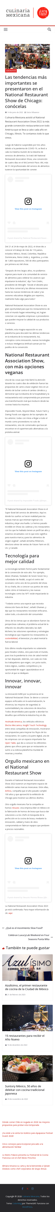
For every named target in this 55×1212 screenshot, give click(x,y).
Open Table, (10, 743)
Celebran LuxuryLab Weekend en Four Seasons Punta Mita (28, 937)
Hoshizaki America (13, 721)
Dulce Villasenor (33, 112)
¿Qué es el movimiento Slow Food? (24, 928)
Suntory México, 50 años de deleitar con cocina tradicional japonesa (24, 1089)
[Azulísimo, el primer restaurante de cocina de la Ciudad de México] (27, 956)
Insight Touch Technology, (35, 725)
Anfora (8, 790)
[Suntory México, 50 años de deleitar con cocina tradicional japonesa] (27, 1057)
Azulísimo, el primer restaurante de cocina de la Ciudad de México (26, 987)
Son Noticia (11, 71)
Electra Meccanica (13, 725)
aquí (10, 913)
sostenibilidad (11, 638)
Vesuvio (15, 807)
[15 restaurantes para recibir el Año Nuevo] (27, 1006)
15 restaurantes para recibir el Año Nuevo (24, 1037)
